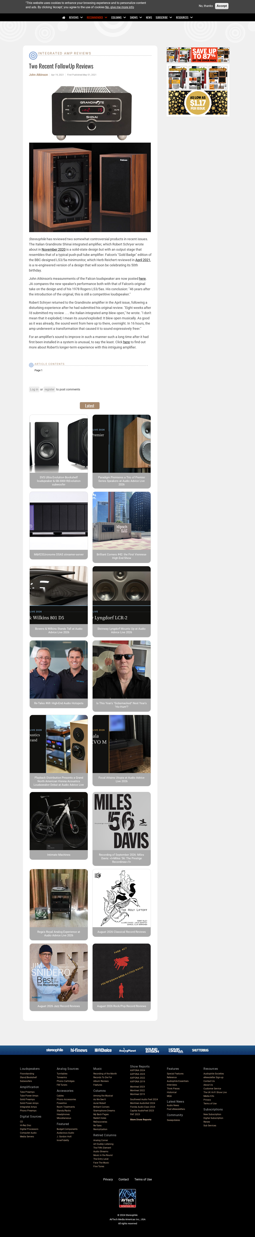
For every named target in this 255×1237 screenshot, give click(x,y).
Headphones (63, 1114)
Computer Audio (28, 1133)
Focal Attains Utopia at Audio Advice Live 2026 (121, 779)
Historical (172, 1092)
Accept (222, 5)
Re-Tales (97, 1125)
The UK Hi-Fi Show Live (215, 1092)
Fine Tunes (98, 1166)
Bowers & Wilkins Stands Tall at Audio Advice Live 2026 (59, 630)
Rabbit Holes (99, 1118)
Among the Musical (103, 1095)
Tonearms (62, 1077)
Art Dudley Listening (103, 1144)
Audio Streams (100, 1151)
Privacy (207, 1100)
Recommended (95, 17)
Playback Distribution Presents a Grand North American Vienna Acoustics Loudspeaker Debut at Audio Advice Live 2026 (59, 783)
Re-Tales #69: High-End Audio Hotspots (58, 703)
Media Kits (208, 1096)
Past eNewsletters (176, 1109)
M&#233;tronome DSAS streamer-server (59, 554)
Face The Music (101, 1162)
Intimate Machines (58, 854)
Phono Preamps (28, 1110)
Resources (182, 17)
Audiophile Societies (213, 1073)
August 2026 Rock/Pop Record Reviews (121, 1006)
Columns (116, 17)
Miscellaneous (64, 1118)
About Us (208, 1085)
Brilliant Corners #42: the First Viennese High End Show (121, 556)
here (142, 279)
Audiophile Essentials (178, 1081)
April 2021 (142, 260)
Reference (172, 1077)
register (49, 389)
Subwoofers (26, 1081)
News (149, 17)
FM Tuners (62, 1085)
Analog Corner (100, 1140)
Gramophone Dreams (104, 1110)
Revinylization (100, 1129)
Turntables (62, 1073)
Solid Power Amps (29, 1103)
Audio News (173, 1105)
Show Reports (140, 1066)
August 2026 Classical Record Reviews (121, 932)
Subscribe (162, 17)
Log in (34, 389)
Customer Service (212, 1088)
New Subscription (212, 1114)
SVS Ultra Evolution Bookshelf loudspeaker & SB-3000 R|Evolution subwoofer (58, 481)
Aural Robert (99, 1103)
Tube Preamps (27, 1092)
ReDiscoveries (100, 1122)
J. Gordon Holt (64, 1136)
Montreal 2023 (137, 1086)
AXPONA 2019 (137, 1081)
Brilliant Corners (101, 1107)
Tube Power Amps (29, 1095)
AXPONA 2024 (137, 1070)
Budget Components (67, 1129)
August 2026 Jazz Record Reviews (59, 1006)
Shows (134, 17)
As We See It (99, 1099)
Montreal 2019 (137, 1094)
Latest (89, 406)
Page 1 (39, 370)
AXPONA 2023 (137, 1074)
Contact (124, 1179)
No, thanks (206, 6)
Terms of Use (210, 1103)
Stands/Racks (64, 1110)
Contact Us (209, 1081)
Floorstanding (27, 1073)
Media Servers (27, 1136)
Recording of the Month (105, 1073)
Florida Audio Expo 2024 (142, 1107)
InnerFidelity (63, 1140)
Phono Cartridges (65, 1081)
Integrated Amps (28, 1107)
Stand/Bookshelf (28, 1077)
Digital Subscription (213, 1118)
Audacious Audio (65, 1133)
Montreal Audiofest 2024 (142, 1103)
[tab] (90, 405)
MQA (169, 1096)
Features (97, 1085)
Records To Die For (102, 1077)
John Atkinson (38, 74)
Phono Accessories (66, 1099)
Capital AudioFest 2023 (142, 1110)
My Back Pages (101, 1114)
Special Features (175, 1073)
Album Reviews (101, 1081)
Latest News (175, 1101)
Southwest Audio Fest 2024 (144, 1099)
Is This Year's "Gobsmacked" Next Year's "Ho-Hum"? (121, 705)
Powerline (62, 1103)
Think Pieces (173, 1088)
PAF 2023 (135, 1114)
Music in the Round (103, 1155)
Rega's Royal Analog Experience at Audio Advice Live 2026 (58, 933)
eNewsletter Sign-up (213, 1077)
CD (21, 1121)
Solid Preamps (27, 1099)
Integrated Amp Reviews (64, 53)
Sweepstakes (173, 1120)
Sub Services (209, 1125)
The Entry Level (100, 1159)
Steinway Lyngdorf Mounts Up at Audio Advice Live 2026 (121, 630)
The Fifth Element (102, 1147)
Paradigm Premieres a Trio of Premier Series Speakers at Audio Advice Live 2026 (121, 481)
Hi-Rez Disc (25, 1125)
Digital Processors (29, 1129)
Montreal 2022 (137, 1090)
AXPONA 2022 (137, 1077)
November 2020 (54, 249)
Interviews (172, 1085)
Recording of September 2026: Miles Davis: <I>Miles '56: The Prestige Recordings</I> (121, 858)
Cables (60, 1095)
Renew (206, 1122)
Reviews (73, 17)
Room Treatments (66, 1107)
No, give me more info (119, 7)
